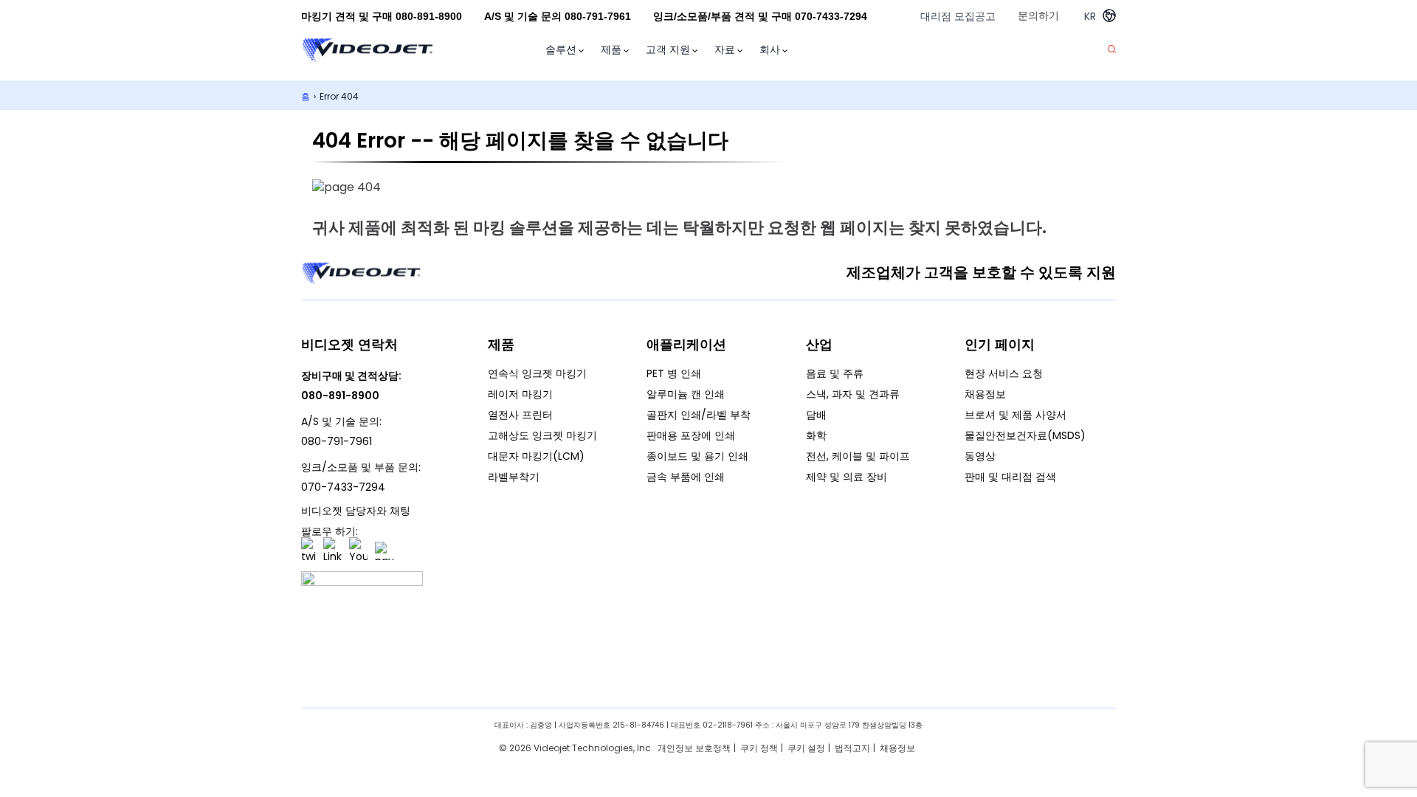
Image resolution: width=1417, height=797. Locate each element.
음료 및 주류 (834, 373)
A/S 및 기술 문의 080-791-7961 (557, 16)
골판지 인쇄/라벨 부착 (699, 414)
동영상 (980, 456)
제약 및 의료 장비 (846, 476)
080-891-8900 (340, 395)
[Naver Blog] (384, 550)
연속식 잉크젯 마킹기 (537, 373)
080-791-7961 (336, 441)
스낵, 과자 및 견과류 (853, 394)
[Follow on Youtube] (358, 550)
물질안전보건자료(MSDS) (1025, 435)
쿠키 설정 (806, 748)
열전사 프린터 (520, 414)
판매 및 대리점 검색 (1010, 476)
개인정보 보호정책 (694, 748)
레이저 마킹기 (520, 394)
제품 (611, 49)
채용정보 (985, 394)
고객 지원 (668, 49)
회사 (769, 49)
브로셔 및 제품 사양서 (1015, 414)
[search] (1112, 49)
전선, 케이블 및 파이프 (858, 456)
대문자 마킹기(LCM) (536, 456)
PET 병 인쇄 (674, 373)
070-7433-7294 (343, 487)
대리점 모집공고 (958, 16)
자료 (724, 49)
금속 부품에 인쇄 (686, 476)
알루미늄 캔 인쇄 (686, 394)
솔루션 (560, 49)
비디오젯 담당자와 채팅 (355, 510)
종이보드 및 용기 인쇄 (697, 456)
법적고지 (852, 748)
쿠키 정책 (759, 748)
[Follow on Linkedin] (332, 550)
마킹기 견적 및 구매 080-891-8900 (381, 16)
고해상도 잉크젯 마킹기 (542, 435)
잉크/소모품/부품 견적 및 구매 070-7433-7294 (760, 16)
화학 (816, 435)
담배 (816, 414)
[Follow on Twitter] (308, 550)
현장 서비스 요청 (1004, 373)
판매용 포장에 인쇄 (691, 435)
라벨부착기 (513, 476)
